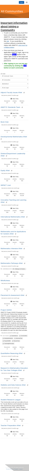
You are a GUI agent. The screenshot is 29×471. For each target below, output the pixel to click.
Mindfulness (5, 280)
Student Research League (10, 400)
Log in (21, 2)
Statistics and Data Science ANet (13, 385)
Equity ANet (5, 170)
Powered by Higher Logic (14, 469)
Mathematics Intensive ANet (11, 248)
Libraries (15, 102)
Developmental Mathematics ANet (14, 137)
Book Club (5, 122)
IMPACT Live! (6, 185)
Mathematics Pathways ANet (12, 263)
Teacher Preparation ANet (11, 425)
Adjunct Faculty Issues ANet (11, 92)
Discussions (7, 102)
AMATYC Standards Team (10, 107)
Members (22, 102)
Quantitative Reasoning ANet (11, 353)
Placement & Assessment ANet (12, 295)
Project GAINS (6, 310)
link (8, 41)
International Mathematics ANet (13, 217)
